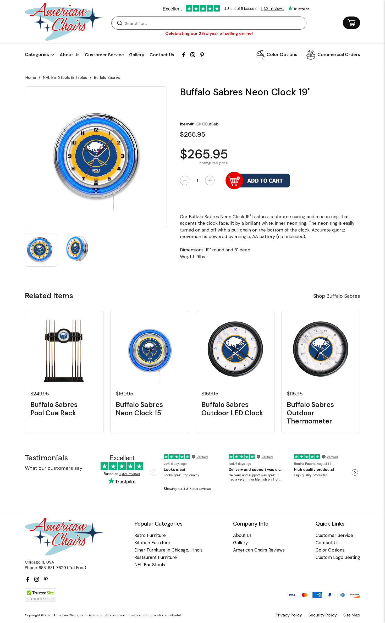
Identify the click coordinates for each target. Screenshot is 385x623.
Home (30, 77)
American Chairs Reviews (259, 550)
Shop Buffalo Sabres (336, 296)
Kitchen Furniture (152, 543)
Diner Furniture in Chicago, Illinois (168, 550)
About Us (70, 55)
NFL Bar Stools (149, 565)
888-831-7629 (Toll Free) (62, 567)
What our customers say (53, 468)
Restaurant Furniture (155, 557)
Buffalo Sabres (107, 77)
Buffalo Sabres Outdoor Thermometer (310, 413)
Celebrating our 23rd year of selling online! (209, 33)
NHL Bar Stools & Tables (65, 77)
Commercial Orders (338, 54)
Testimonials (46, 458)
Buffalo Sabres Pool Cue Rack (54, 409)
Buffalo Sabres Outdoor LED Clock (232, 409)
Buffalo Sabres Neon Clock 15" (139, 409)
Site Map (351, 615)
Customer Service (104, 55)
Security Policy (323, 615)
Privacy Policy (289, 615)
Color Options (282, 54)
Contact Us (162, 55)
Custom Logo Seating (338, 557)
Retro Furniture (150, 535)
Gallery (136, 55)
